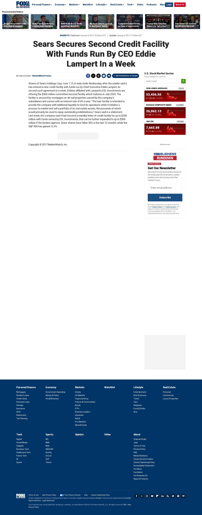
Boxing (49, 452)
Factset (98, 498)
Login (169, 5)
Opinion (79, 434)
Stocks (78, 392)
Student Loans (22, 395)
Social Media (21, 442)
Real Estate (116, 4)
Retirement (21, 415)
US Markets (80, 395)
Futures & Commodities (85, 402)
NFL (47, 439)
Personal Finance (41, 4)
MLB (47, 446)
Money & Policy (52, 395)
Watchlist (88, 4)
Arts (135, 412)
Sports (49, 434)
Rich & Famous (140, 395)
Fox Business (23, 4)
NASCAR (49, 449)
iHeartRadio (183, 496)
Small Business (52, 399)
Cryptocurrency (81, 399)
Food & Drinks (139, 408)
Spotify (178, 496)
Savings (19, 405)
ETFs (77, 408)
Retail (77, 418)
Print (104, 76)
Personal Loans (23, 402)
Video (140, 4)
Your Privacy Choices (72, 495)
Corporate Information (143, 459)
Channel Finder (140, 439)
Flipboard (157, 496)
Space (19, 462)
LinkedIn (162, 496)
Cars (136, 402)
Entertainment (140, 392)
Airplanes (138, 405)
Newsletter (173, 496)
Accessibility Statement (144, 466)
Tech (129, 4)
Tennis (48, 462)
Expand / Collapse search (162, 5)
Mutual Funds (81, 425)
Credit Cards (21, 399)
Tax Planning (21, 418)
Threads (98, 76)
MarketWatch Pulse (41, 76)
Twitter (93, 76)
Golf (47, 459)
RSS (168, 496)
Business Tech (22, 449)
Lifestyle (101, 4)
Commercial (168, 395)
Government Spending (55, 392)
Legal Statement (48, 501)
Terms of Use (171, 207)
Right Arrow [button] (197, 21)
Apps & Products (141, 479)
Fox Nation (138, 472)
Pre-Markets (80, 422)
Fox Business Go (141, 475)
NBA (47, 442)
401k (18, 412)
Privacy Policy (157, 207)
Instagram (147, 496)
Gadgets (20, 446)
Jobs (136, 442)
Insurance (20, 408)
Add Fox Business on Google (126, 76)
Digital (19, 439)
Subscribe (165, 197)
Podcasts (152, 4)
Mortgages (21, 392)
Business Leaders (82, 412)
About (137, 434)
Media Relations (140, 456)
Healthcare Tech (23, 452)
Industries (79, 415)
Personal (167, 392)
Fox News (138, 469)
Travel (136, 399)
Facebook (88, 76)
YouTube (152, 496)
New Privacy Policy (49, 495)
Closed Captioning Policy (144, 462)
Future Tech (21, 456)
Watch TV (180, 5)
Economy (59, 4)
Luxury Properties (170, 399)
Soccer (49, 456)
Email (109, 76)
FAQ (135, 452)
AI (17, 459)
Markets (73, 4)
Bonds (78, 405)
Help (85, 495)
